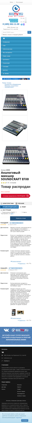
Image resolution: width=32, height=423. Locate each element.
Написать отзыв (21, 218)
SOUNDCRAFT (9, 87)
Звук (3, 45)
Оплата (3, 389)
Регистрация (19, 2)
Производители (21, 393)
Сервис (19, 389)
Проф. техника (6, 56)
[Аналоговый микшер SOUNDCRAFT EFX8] (16, 155)
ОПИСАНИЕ (21, 203)
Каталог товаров (21, 391)
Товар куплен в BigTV (8, 212)
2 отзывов (13, 182)
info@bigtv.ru (7, 360)
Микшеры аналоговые (11, 86)
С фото (25, 212)
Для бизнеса (5, 59)
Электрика (5, 66)
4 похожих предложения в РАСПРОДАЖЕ (14, 196)
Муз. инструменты (7, 52)
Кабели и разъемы (7, 49)
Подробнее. (19, 417)
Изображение (6, 42)
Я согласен (24, 420)
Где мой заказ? (14, 21)
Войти (11, 2)
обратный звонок (14, 19)
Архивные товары (21, 395)
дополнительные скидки (16, 339)
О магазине (4, 384)
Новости (19, 387)
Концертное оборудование (13, 84)
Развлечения (6, 63)
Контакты (19, 384)
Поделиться (22, 263)
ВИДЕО (24, 207)
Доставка (4, 387)
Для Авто (5, 70)
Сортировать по (7, 213)
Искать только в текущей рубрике (13, 34)
